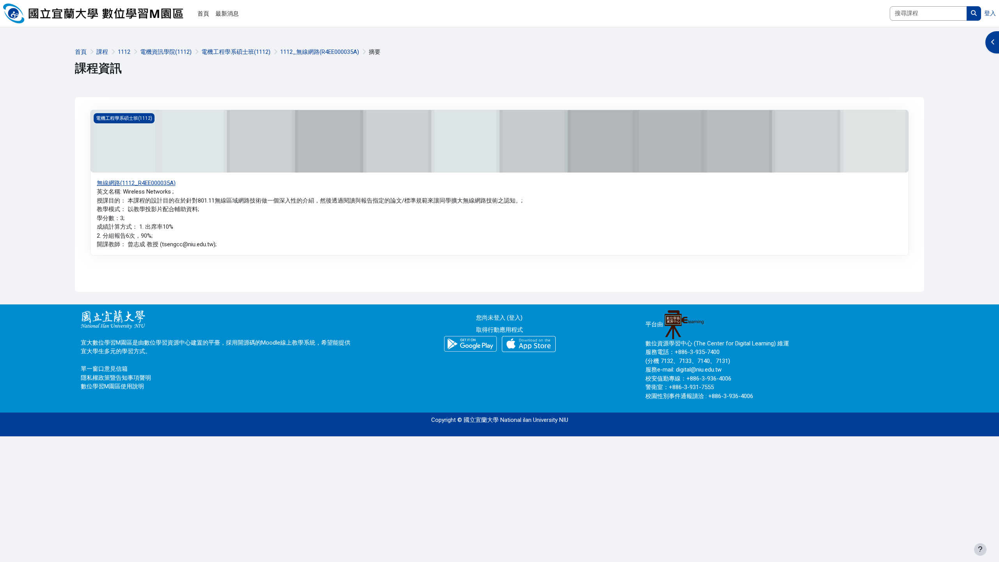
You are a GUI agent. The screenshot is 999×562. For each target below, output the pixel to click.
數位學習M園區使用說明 (112, 386)
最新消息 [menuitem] (227, 13)
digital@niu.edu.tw (699, 369)
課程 (102, 51)
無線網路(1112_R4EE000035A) (136, 183)
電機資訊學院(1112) (166, 51)
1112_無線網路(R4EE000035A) (319, 51)
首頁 (81, 51)
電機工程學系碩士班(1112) (235, 51)
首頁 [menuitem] (203, 13)
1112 (124, 51)
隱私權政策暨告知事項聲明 (116, 377)
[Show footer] (980, 549)
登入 (990, 13)
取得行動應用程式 (499, 329)
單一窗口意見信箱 (104, 368)
